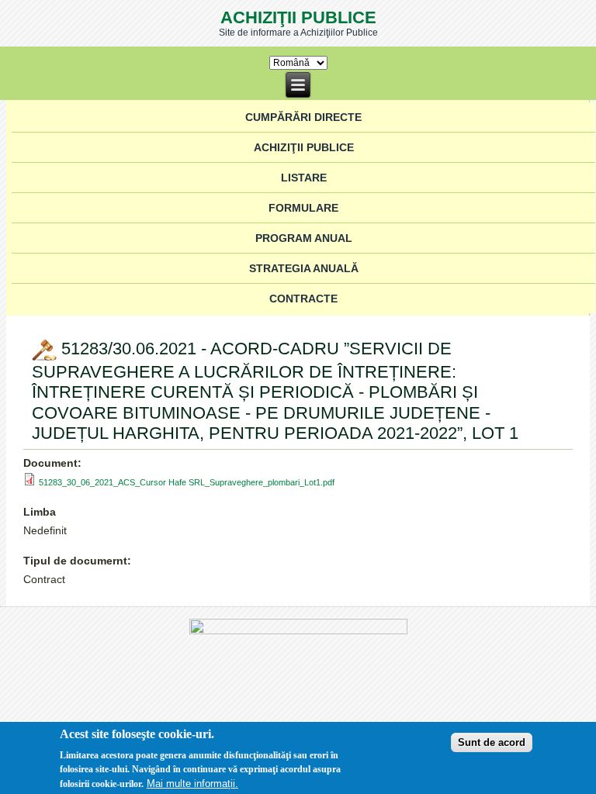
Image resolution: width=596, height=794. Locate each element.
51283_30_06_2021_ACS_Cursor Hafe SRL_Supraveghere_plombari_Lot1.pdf (186, 482)
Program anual (303, 238)
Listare (304, 177)
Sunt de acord (491, 742)
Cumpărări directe (303, 117)
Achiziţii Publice (298, 17)
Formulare (303, 208)
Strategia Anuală (304, 268)
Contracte (303, 298)
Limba (39, 512)
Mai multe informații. (192, 783)
